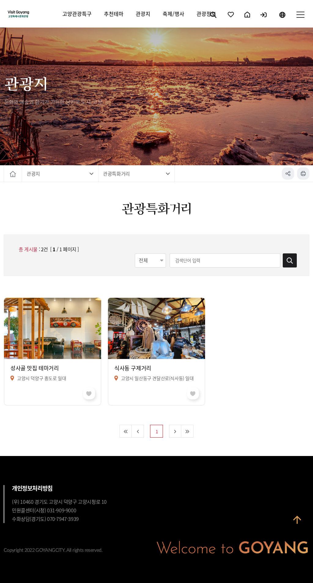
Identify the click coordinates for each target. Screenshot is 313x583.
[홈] (13, 173)
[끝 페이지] (187, 431)
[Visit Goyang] (35, 14)
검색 (290, 260)
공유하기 (288, 173)
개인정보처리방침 (32, 488)
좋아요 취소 (89, 393)
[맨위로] (297, 524)
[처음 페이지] (126, 431)
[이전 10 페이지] (138, 431)
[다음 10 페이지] (175, 431)
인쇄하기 (303, 173)
